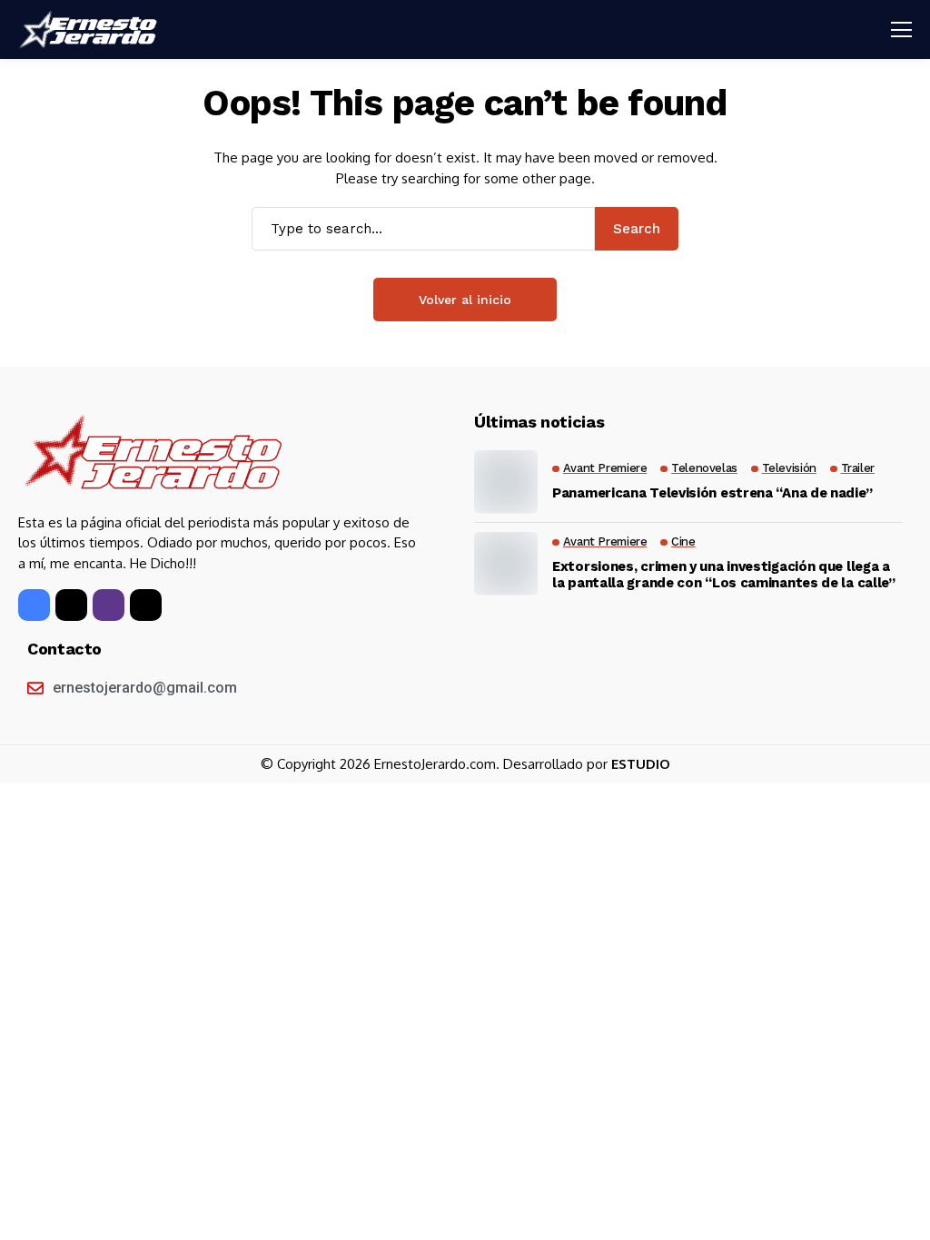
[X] (71, 605)
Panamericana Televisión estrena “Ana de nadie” (712, 493)
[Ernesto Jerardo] (90, 30)
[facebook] (34, 605)
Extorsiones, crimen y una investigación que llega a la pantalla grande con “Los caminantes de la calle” (723, 574)
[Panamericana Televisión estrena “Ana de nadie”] (506, 482)
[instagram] (108, 605)
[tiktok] (146, 605)
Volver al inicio (465, 299)
